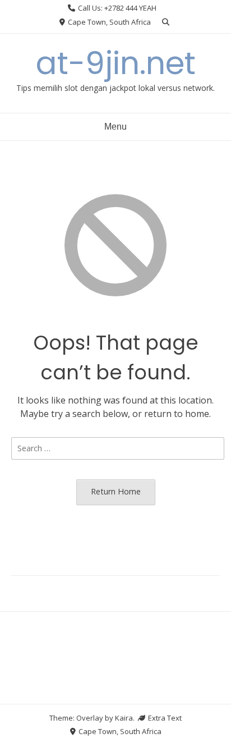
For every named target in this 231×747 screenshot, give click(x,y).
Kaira (124, 718)
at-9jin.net (116, 63)
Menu (115, 126)
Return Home (116, 491)
